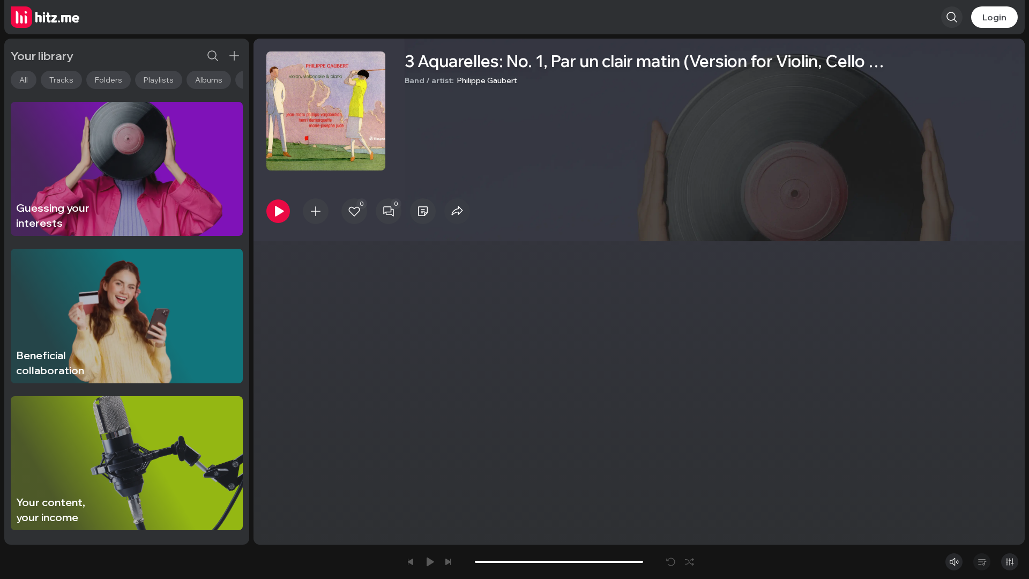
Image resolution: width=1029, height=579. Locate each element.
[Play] (278, 211)
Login (994, 17)
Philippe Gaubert (487, 80)
